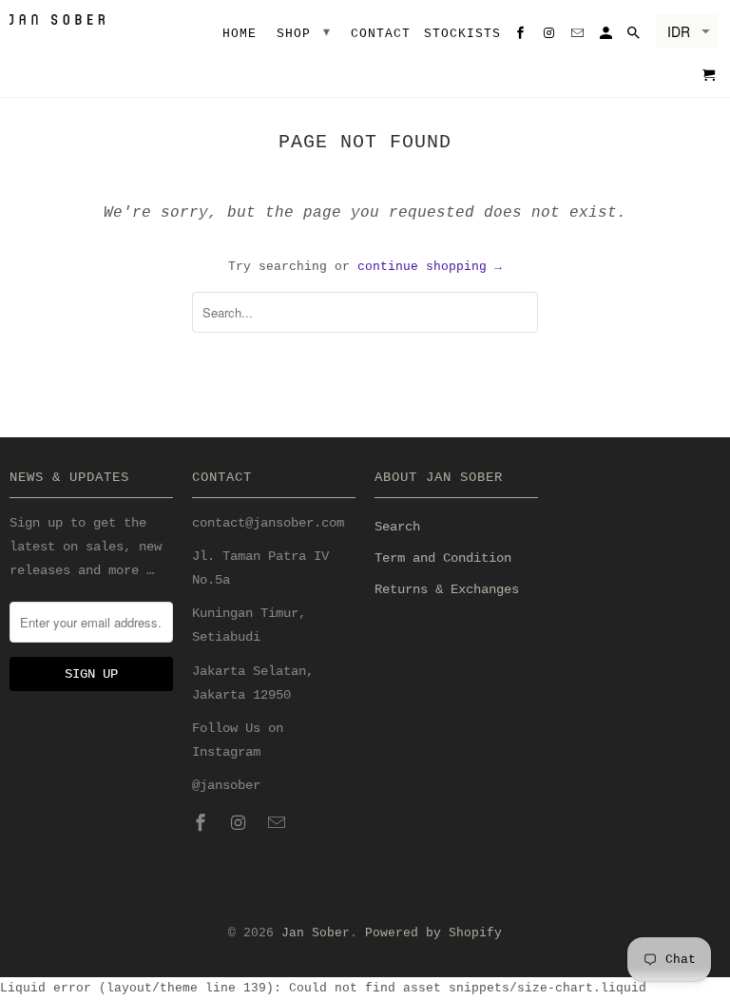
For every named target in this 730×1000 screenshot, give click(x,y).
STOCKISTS (462, 34)
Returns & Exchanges (447, 589)
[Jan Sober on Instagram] (240, 824)
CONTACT (381, 34)
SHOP (305, 32)
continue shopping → (429, 267)
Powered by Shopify (433, 933)
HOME (239, 34)
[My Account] (607, 37)
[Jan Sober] (57, 19)
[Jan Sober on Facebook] (202, 824)
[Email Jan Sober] (278, 824)
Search (397, 526)
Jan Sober (315, 933)
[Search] (635, 37)
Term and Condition (443, 558)
